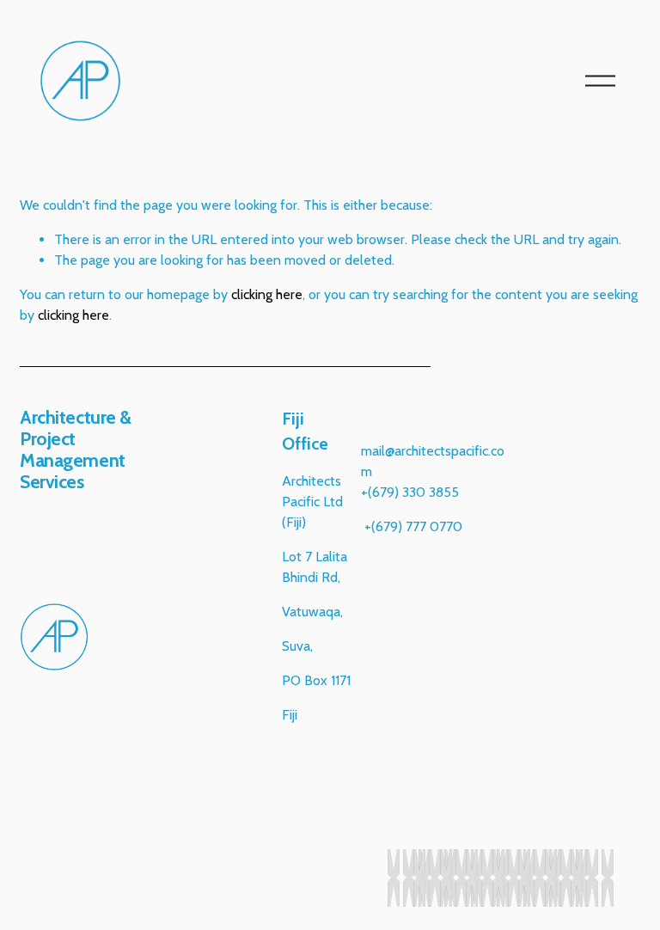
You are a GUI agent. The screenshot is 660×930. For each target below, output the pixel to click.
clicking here (266, 294)
